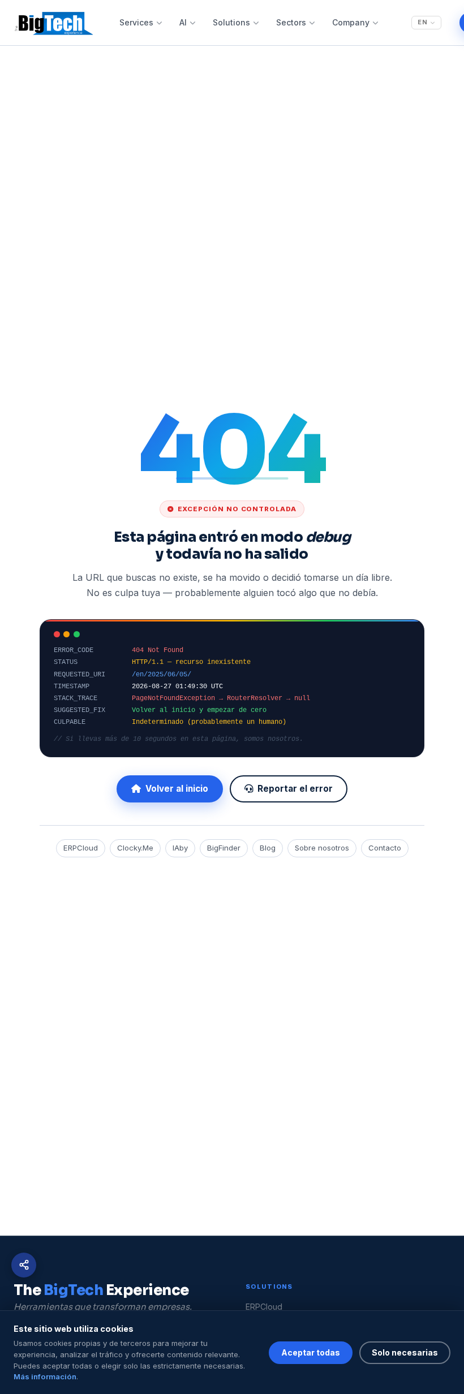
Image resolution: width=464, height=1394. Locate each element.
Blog (268, 847)
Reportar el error (295, 788)
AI (183, 22)
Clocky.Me (135, 847)
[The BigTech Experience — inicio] (53, 22)
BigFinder (223, 847)
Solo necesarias (405, 1352)
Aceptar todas (310, 1352)
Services (136, 22)
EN (423, 22)
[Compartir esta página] (23, 1265)
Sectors (291, 22)
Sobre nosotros (322, 847)
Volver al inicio (176, 788)
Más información (45, 1376)
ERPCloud (80, 847)
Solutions (231, 22)
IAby (180, 847)
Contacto (384, 847)
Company (351, 22)
